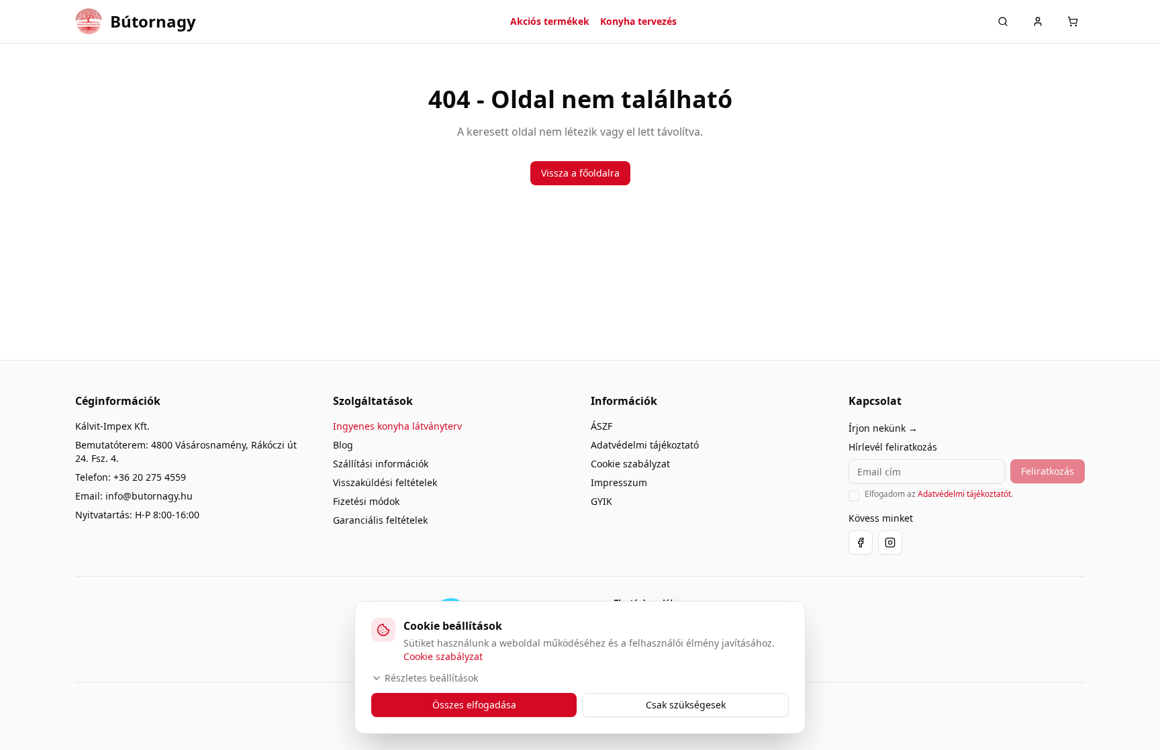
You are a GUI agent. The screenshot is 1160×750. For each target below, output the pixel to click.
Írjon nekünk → (883, 428)
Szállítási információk (380, 463)
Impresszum (619, 482)
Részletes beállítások (431, 677)
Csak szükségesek (686, 704)
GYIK (601, 501)
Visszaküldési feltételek (385, 482)
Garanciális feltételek (380, 520)
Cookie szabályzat (630, 463)
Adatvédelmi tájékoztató (645, 444)
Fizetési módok (366, 501)
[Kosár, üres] (1073, 21)
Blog (343, 444)
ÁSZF (601, 426)
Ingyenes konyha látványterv (397, 426)
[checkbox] (854, 495)
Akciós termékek (549, 21)
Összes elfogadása (474, 704)
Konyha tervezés (638, 21)
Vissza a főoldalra (580, 173)
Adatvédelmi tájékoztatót (964, 494)
